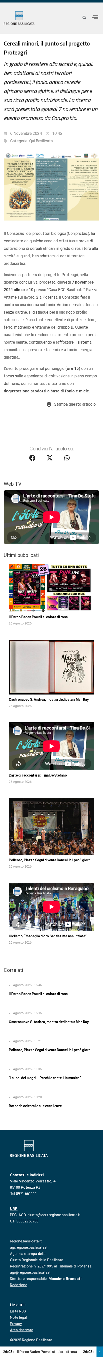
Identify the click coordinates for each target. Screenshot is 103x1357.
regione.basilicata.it (26, 1241)
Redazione (18, 1285)
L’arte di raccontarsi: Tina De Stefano (38, 775)
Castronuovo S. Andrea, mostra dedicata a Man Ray (48, 700)
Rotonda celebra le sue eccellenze (35, 1106)
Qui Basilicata (41, 141)
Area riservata (21, 1330)
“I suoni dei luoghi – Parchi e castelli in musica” (45, 1078)
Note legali (19, 1317)
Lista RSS (18, 1311)
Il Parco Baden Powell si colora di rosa (38, 617)
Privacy (16, 1323)
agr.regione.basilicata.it (29, 1247)
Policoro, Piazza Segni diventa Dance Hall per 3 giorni (50, 860)
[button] (95, 17)
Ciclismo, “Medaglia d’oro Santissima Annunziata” (47, 936)
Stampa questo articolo (75, 404)
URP (14, 1208)
